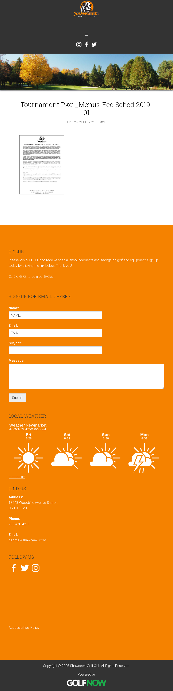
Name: (14, 308)
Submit (17, 398)
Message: (16, 361)
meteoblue (17, 477)
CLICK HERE (18, 277)
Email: (13, 326)
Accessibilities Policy (24, 628)
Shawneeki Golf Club (86, 15)
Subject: (15, 343)
